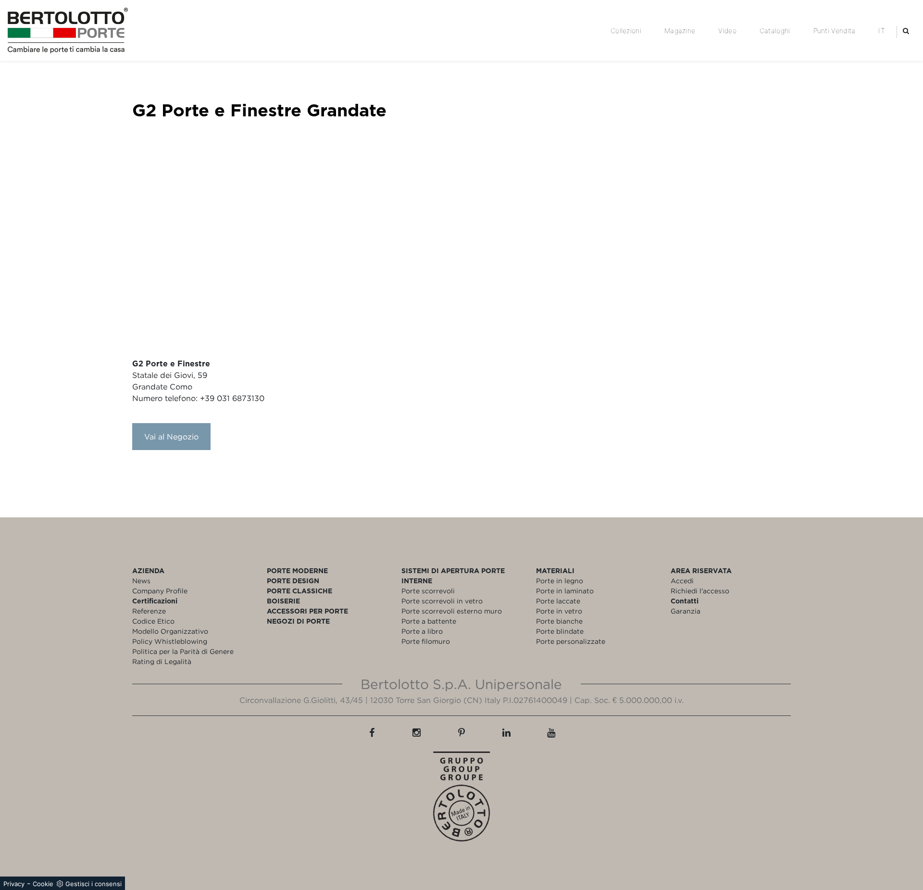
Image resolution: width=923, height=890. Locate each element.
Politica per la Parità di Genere (183, 651)
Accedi (682, 580)
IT (881, 30)
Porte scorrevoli (428, 590)
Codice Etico (153, 621)
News (141, 580)
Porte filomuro (425, 641)
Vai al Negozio (171, 436)
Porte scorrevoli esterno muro (451, 610)
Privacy (14, 884)
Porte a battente (428, 621)
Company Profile (159, 590)
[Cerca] (906, 30)
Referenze (149, 610)
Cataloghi (775, 30)
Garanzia (685, 610)
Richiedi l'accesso (700, 590)
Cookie (43, 884)
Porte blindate (560, 631)
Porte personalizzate (570, 641)
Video (727, 30)
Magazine (679, 30)
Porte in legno (559, 580)
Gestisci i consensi (93, 884)
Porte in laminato (565, 590)
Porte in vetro (559, 610)
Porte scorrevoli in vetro (442, 600)
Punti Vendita (834, 30)
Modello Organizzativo (170, 631)
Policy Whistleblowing (169, 641)
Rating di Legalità (161, 661)
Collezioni (626, 30)
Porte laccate (558, 600)
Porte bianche (559, 621)
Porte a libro (422, 631)
